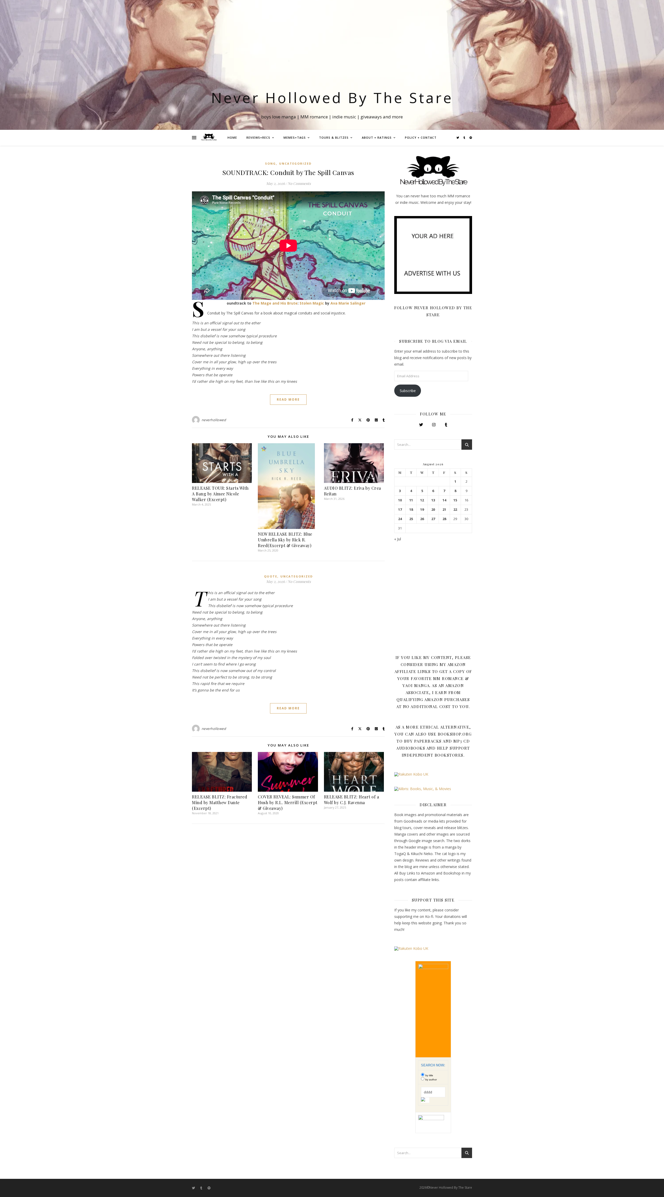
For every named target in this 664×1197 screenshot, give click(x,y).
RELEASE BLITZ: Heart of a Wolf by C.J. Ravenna (351, 799)
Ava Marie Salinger (347, 303)
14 (444, 500)
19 (422, 510)
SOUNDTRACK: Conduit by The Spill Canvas (288, 172)
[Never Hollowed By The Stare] (209, 138)
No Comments (299, 183)
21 (444, 510)
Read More (288, 399)
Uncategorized (295, 163)
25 (411, 519)
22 (455, 510)
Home (232, 137)
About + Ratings (377, 137)
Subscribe (408, 390)
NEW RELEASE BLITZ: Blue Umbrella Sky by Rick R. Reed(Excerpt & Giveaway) (285, 539)
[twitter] (458, 137)
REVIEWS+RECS (258, 137)
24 (400, 519)
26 (422, 519)
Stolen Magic (312, 303)
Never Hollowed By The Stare (332, 97)
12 (422, 500)
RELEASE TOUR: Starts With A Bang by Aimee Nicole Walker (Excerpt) (220, 493)
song (270, 163)
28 (444, 519)
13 (433, 500)
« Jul (397, 538)
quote (270, 576)
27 (433, 519)
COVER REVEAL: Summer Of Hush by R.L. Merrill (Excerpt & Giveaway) (287, 802)
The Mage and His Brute (275, 303)
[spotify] (470, 137)
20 (433, 510)
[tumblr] (465, 137)
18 (411, 510)
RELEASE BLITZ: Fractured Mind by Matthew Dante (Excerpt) (219, 802)
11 (411, 500)
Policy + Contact (421, 137)
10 (400, 500)
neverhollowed (214, 420)
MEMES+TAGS (294, 137)
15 (455, 500)
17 (400, 510)
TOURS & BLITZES (334, 137)
